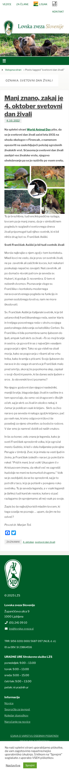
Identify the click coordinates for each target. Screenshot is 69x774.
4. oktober (28, 542)
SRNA (54, 3)
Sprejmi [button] (29, 765)
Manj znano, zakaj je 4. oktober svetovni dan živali (33, 106)
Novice (8, 703)
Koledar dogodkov (16, 715)
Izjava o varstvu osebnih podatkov (34, 735)
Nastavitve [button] (13, 765)
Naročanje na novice (17, 721)
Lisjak (43, 4)
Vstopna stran (13, 69)
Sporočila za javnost (17, 709)
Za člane (22, 4)
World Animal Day (39, 129)
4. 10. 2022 (13, 120)
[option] (34, 44)
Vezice (6, 4)
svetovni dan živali (45, 542)
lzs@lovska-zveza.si (21, 628)
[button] (23, 51)
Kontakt (58, 11)
